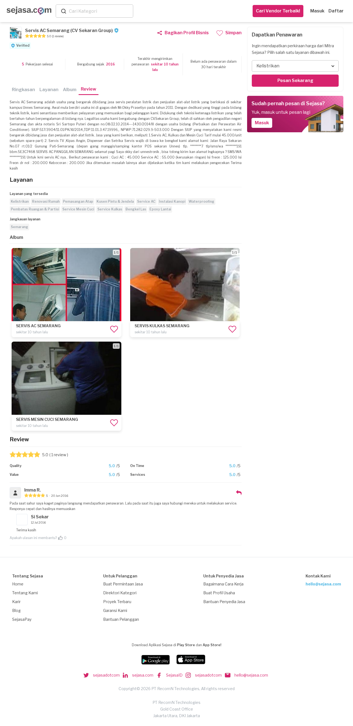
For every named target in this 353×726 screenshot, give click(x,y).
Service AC (146, 201)
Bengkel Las (135, 209)
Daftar (336, 11)
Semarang (19, 227)
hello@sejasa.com (323, 584)
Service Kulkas (109, 209)
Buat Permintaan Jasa (123, 584)
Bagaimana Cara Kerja (223, 584)
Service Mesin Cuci (78, 209)
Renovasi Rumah (46, 201)
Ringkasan (23, 89)
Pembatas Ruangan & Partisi (35, 209)
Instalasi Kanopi (172, 201)
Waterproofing (201, 201)
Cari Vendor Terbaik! (278, 11)
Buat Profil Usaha (219, 592)
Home (17, 584)
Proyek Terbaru (117, 601)
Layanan (48, 89)
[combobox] (100, 11)
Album (69, 89)
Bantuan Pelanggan (121, 619)
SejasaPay (21, 619)
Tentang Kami (25, 592)
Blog (16, 610)
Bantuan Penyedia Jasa (224, 601)
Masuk (317, 11)
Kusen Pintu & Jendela (115, 201)
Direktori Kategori (120, 592)
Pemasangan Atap (78, 201)
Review (88, 89)
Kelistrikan (20, 201)
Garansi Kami (115, 610)
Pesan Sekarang (295, 80)
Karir (16, 601)
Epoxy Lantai (160, 209)
